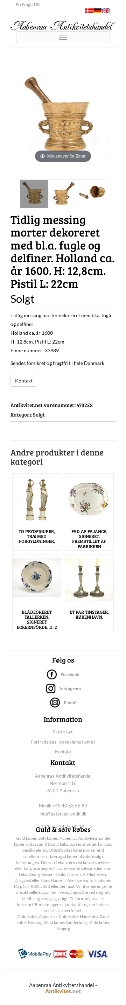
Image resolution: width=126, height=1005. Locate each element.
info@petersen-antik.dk (63, 814)
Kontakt (24, 381)
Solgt (39, 414)
